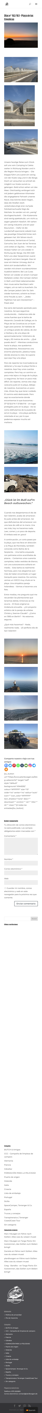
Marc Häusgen (11, 1234)
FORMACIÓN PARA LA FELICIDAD (20, 1173)
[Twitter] (10, 765)
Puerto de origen (12, 1177)
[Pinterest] (14, 765)
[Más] (6, 769)
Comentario (10, 836)
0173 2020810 (15, 1391)
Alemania (8, 1161)
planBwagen (10, 1258)
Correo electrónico (13, 869)
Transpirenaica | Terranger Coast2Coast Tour (22, 1378)
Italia (6, 1185)
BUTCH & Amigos (12, 1150)
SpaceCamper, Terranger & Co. (18, 1205)
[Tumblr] (22, 765)
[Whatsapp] (18, 765)
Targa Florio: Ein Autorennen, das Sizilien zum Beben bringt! (21, 1244)
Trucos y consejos (12, 1213)
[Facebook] (6, 765)
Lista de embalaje (12, 1193)
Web (6, 878)
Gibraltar (8, 1169)
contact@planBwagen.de (28, 1394)
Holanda (8, 1181)
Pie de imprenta (12, 1318)
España (7, 1209)
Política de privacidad (14, 1315)
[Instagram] (30, 765)
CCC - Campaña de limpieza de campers (20, 1331)
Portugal (8, 1197)
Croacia (7, 1189)
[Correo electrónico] (26, 765)
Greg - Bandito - (11, 1266)
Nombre (8, 859)
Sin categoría (10, 1225)
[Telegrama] (34, 765)
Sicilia (6, 1201)
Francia (7, 1165)
